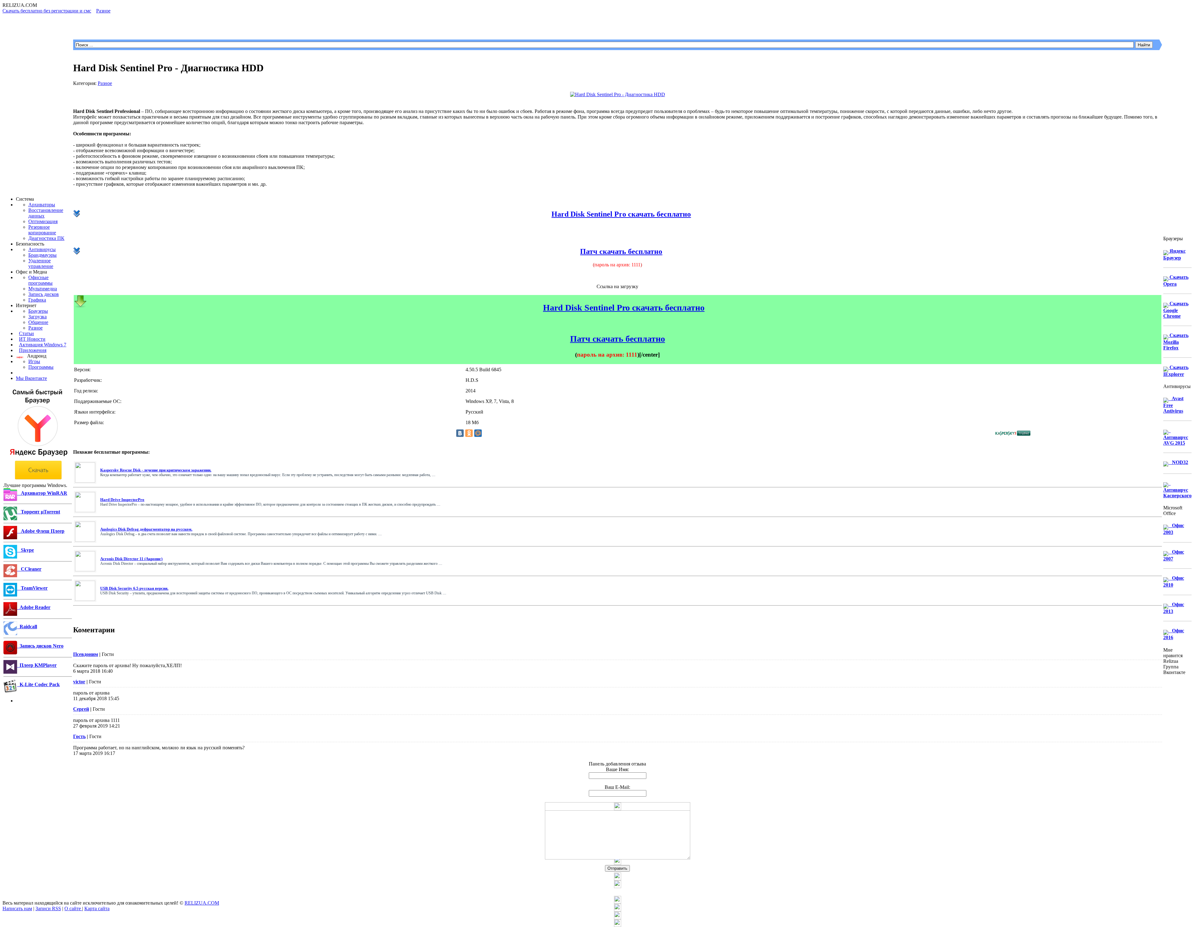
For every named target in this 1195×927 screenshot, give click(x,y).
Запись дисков (43, 294)
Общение (38, 322)
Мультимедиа (42, 288)
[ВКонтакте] (460, 433)
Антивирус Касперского (1177, 489)
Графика (37, 299)
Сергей (81, 709)
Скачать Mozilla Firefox (1175, 341)
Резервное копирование (42, 229)
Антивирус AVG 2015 (1175, 437)
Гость (79, 736)
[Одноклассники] (469, 433)
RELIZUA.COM (202, 903)
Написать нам (17, 908)
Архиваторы (41, 204)
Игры (34, 361)
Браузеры (38, 311)
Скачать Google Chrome (1175, 310)
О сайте (73, 908)
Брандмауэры (42, 255)
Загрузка (37, 316)
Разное (35, 327)
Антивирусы (42, 249)
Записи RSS (48, 908)
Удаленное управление (40, 263)
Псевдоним (85, 654)
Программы (41, 367)
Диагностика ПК (46, 238)
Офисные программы (40, 280)
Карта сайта (97, 908)
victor (79, 681)
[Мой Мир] (478, 433)
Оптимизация (43, 221)
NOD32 (1178, 462)
